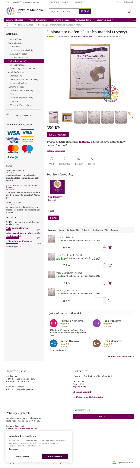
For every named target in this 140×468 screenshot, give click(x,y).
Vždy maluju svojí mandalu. (19, 241)
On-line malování (15, 39)
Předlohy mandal (18, 65)
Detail (53, 218)
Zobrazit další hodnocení (120, 356)
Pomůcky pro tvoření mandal (23, 68)
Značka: (108, 36)
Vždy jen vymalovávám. (17, 228)
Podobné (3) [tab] (73, 230)
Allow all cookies (55, 456)
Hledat (85, 11)
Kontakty (80, 2)
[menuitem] (15, 20)
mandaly (84, 141)
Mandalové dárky (16, 72)
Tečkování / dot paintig (20, 105)
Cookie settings (22, 456)
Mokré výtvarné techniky (21, 90)
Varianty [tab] (52, 230)
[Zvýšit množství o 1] (104, 245)
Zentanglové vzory (18, 53)
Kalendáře (15, 46)
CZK (117, 2)
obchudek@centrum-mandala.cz (21, 428)
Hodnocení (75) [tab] (100, 230)
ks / (103, 416)
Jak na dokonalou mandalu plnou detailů (21, 186)
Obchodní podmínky (60, 2)
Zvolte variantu (57, 134)
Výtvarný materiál (16, 86)
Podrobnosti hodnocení (81, 36)
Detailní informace (56, 151)
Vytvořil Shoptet (126, 462)
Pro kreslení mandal (17, 61)
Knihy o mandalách (19, 57)
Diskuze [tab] (114, 230)
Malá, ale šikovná (14, 202)
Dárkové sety (16, 75)
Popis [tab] (61, 230)
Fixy (12, 94)
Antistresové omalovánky (21, 50)
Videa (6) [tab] (85, 230)
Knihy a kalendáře (16, 43)
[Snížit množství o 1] (104, 249)
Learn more (13, 449)
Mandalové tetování (15, 171)
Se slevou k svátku (18, 83)
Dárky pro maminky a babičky (24, 79)
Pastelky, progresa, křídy (21, 97)
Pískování (14, 101)
